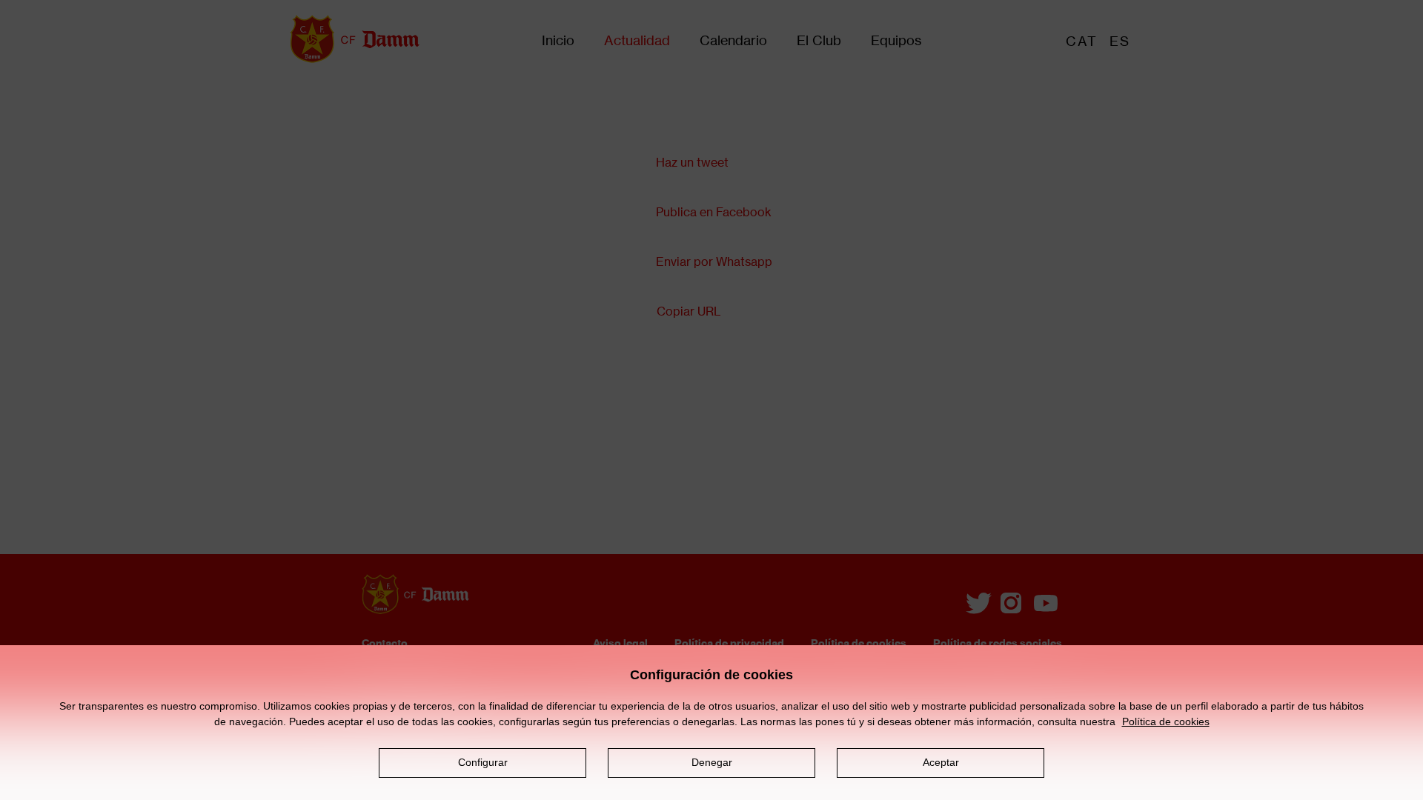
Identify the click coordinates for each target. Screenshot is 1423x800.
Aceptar (941, 762)
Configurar (483, 762)
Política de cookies (1166, 721)
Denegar (711, 762)
